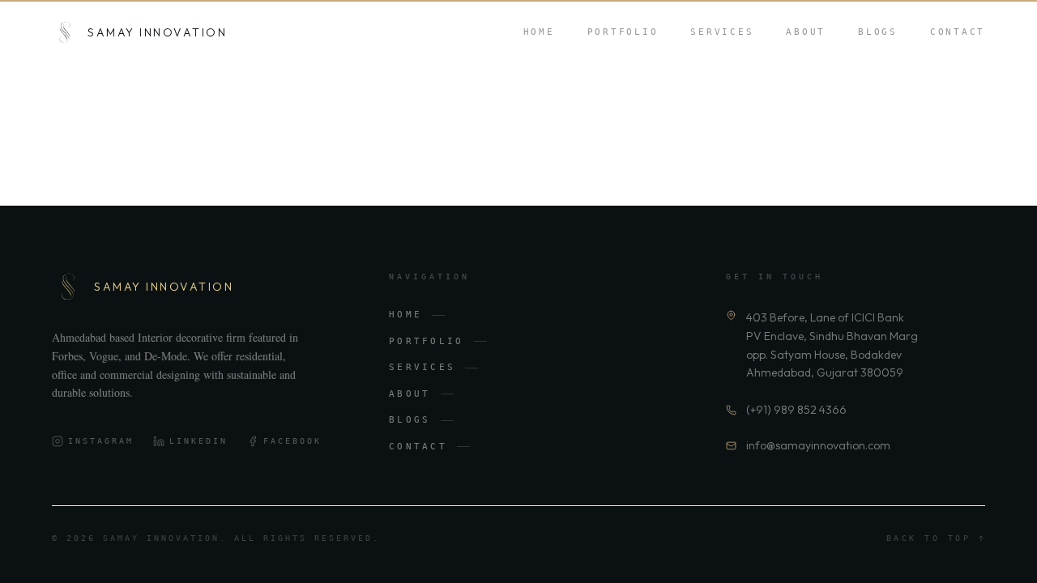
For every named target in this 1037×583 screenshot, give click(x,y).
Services (721, 32)
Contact (957, 32)
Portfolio (623, 32)
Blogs (878, 32)
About (806, 32)
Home (539, 32)
